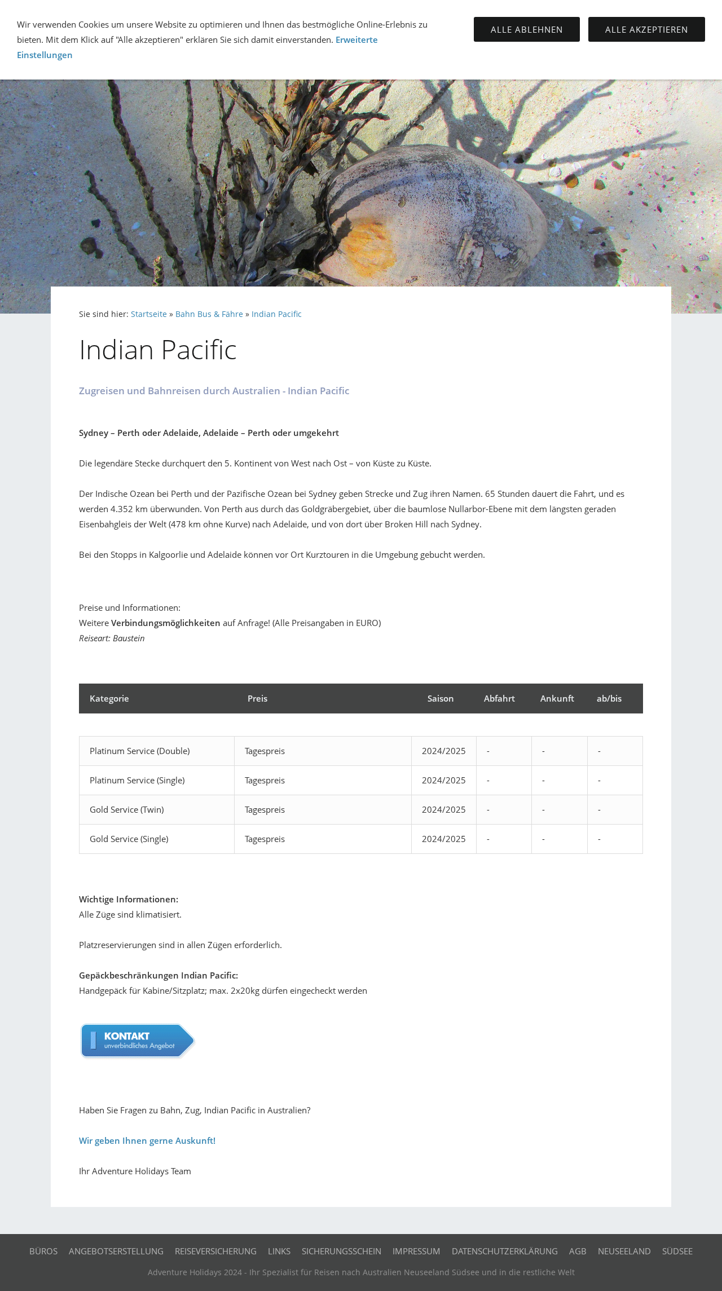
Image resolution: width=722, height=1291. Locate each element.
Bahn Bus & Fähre (209, 314)
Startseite (149, 314)
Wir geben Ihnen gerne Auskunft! (147, 1140)
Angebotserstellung (116, 1251)
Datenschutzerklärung (505, 1251)
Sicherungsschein (341, 1251)
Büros (43, 1251)
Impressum (417, 1251)
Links (279, 1251)
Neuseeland (624, 1251)
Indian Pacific (277, 314)
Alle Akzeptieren (646, 29)
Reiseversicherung (216, 1251)
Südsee (677, 1251)
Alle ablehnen (527, 29)
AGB (578, 1251)
